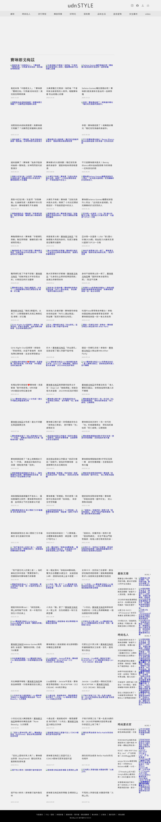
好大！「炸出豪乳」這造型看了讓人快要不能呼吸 (62, 349)
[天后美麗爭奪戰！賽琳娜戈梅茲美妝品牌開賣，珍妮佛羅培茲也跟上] (26, 668)
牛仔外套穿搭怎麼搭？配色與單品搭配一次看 (127, 730)
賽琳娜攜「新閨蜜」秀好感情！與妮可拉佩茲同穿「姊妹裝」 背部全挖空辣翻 (62, 498)
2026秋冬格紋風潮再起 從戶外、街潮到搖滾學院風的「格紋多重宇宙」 (128, 602)
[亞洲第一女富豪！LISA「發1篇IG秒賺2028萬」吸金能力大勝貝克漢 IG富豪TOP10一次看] (97, 224)
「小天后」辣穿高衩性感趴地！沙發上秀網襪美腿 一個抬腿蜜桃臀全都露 (98, 610)
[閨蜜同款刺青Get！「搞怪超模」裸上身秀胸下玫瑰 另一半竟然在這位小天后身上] (26, 594)
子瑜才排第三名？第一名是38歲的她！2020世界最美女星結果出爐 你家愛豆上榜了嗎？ (97, 721)
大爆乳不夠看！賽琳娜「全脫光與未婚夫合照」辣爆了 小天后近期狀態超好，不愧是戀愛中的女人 (62, 202)
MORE (147, 574)
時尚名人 (26, 13)
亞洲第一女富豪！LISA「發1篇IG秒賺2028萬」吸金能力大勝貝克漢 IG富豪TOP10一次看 (99, 239)
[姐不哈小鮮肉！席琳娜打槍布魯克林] (26, 780)
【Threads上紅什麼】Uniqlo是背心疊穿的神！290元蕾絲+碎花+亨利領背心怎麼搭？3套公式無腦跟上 (127, 776)
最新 (12, 13)
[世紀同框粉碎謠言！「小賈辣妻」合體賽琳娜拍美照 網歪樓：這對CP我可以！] (62, 520)
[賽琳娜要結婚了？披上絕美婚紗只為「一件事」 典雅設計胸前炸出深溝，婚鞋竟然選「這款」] (26, 446)
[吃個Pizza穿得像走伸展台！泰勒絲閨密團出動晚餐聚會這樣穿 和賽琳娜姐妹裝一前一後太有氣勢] (97, 298)
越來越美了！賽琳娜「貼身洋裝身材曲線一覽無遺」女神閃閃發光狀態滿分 (26, 165)
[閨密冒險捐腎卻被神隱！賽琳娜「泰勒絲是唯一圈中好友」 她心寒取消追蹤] (97, 483)
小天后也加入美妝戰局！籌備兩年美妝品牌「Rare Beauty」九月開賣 (26, 721)
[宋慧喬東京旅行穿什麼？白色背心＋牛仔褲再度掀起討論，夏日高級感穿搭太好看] (145, 785)
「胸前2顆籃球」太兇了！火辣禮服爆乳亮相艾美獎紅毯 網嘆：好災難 (26, 313)
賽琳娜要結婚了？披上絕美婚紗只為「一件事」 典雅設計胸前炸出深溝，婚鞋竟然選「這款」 (26, 461)
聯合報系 (95, 814)
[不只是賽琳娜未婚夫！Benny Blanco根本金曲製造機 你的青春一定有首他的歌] (97, 149)
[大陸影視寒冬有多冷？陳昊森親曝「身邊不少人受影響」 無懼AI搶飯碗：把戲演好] (145, 592)
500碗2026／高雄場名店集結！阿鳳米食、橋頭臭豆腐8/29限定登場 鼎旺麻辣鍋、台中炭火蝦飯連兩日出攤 (128, 626)
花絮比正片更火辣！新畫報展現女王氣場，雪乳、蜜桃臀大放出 (97, 647)
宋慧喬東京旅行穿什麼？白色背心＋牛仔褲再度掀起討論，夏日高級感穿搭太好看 (127, 786)
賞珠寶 (87, 13)
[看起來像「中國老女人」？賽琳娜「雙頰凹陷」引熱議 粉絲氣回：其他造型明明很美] (26, 75)
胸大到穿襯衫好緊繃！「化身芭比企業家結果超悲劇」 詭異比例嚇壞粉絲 (62, 276)
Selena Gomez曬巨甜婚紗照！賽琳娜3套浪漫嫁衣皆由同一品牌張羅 (97, 91)
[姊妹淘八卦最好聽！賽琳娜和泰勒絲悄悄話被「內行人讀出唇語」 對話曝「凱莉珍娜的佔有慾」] (62, 298)
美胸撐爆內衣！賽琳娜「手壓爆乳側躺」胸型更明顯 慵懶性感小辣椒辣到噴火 (26, 239)
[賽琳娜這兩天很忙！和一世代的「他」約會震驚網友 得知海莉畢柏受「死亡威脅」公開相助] (97, 409)
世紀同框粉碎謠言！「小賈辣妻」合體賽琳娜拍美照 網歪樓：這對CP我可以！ (62, 536)
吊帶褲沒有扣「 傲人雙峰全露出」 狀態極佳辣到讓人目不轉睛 (98, 387)
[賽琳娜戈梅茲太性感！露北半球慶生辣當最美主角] (26, 409)
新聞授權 (60, 814)
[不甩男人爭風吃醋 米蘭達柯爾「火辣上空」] (97, 780)
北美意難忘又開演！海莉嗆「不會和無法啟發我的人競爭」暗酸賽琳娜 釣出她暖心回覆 (62, 91)
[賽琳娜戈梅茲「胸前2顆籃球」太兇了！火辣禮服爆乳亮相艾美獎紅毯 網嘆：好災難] (26, 298)
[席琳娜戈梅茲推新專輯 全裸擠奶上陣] (62, 780)
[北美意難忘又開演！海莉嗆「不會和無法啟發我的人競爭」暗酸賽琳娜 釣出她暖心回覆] (62, 75)
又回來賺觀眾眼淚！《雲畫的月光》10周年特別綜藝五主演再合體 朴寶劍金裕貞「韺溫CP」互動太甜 (128, 655)
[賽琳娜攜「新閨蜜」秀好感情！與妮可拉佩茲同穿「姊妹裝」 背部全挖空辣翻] (62, 483)
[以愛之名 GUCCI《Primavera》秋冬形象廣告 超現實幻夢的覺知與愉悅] (145, 613)
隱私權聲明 (85, 814)
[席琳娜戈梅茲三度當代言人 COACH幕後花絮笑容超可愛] (62, 743)
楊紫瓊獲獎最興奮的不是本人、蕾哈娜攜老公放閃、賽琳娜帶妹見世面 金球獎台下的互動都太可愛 (26, 498)
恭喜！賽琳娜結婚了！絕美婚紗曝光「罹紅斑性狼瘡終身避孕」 (97, 127)
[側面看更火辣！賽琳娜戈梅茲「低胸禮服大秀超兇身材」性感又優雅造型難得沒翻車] (62, 224)
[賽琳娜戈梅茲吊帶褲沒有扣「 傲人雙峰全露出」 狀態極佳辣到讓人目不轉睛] (97, 372)
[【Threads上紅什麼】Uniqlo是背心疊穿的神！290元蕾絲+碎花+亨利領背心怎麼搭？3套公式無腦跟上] (145, 774)
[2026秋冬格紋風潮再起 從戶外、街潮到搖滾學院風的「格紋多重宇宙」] (145, 602)
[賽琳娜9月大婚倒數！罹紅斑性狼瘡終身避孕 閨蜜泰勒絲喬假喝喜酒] (62, 149)
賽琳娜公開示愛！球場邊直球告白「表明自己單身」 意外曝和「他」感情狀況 (62, 424)
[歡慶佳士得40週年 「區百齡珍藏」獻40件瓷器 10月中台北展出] (145, 581)
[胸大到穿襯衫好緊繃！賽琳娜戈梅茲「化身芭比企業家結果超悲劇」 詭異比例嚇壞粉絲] (62, 261)
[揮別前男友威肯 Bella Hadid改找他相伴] (97, 743)
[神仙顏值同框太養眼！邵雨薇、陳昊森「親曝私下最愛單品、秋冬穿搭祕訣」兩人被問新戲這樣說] (145, 663)
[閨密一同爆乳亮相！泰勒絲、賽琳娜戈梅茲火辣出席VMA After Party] (97, 335)
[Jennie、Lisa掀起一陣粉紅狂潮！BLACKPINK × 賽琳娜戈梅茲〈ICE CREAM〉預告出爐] (97, 668)
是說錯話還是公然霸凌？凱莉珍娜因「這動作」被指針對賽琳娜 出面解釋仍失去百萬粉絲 (62, 461)
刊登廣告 (39, 814)
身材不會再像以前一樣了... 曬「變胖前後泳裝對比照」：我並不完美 (97, 276)
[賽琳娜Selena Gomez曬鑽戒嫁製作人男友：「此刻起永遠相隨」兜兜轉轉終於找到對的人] (97, 186)
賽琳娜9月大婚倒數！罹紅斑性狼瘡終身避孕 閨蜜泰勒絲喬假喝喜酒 (62, 165)
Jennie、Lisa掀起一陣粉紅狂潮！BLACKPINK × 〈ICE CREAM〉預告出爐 (97, 684)
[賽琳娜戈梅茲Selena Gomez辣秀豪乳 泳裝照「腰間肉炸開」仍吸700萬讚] (26, 631)
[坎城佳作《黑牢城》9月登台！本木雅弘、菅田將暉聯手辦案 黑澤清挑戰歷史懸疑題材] (145, 685)
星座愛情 (117, 13)
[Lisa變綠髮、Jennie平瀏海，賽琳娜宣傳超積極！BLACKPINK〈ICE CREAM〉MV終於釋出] (62, 668)
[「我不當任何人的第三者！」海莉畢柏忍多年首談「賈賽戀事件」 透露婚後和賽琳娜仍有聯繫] (26, 557)
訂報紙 (103, 814)
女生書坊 (133, 13)
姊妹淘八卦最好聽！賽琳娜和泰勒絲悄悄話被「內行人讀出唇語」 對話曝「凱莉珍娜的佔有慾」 (62, 313)
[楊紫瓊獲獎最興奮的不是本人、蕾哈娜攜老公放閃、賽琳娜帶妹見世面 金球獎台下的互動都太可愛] (26, 483)
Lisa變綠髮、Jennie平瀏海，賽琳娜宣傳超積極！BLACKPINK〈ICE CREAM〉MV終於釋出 (62, 684)
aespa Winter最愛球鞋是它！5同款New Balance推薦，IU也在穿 (127, 765)
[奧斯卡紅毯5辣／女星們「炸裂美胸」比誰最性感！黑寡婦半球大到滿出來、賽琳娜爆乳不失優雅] (26, 186)
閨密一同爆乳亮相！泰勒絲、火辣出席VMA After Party (97, 350)
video (148, 13)
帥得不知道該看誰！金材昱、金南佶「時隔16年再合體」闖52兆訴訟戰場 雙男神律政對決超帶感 (127, 676)
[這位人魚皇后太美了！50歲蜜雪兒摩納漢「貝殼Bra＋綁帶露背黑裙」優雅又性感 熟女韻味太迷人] (145, 695)
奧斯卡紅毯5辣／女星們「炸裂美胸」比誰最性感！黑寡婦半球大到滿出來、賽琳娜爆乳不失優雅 (26, 202)
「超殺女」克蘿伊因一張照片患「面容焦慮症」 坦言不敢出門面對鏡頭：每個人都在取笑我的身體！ (97, 537)
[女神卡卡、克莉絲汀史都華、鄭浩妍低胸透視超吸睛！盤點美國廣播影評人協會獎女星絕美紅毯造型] (97, 557)
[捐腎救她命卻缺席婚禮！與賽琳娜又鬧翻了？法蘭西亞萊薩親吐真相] (26, 112)
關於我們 (112, 814)
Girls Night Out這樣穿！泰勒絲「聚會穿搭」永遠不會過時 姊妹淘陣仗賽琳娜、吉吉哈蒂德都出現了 (26, 352)
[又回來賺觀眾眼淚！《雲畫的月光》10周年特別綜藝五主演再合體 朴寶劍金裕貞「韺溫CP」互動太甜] (145, 653)
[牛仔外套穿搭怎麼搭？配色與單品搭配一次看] (145, 732)
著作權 (76, 814)
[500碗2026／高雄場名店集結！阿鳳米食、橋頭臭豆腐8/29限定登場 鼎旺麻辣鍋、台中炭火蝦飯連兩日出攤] (145, 623)
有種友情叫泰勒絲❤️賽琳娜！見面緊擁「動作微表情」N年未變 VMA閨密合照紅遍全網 (26, 387)
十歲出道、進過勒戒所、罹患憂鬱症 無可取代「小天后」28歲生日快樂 (62, 721)
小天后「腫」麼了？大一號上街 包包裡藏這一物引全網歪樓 (62, 610)
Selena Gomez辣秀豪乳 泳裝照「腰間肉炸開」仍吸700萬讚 (26, 647)
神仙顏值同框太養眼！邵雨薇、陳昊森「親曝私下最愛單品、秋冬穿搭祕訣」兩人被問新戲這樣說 (127, 666)
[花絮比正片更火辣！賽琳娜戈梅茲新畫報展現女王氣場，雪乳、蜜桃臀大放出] (97, 631)
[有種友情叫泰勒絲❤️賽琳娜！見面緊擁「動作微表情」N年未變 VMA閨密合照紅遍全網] (26, 372)
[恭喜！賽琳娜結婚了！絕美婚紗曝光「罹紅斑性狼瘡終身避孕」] (97, 112)
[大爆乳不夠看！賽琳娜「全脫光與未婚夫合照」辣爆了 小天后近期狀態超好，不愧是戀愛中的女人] (62, 186)
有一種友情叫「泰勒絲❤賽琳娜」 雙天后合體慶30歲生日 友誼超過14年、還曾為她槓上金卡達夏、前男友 (62, 574)
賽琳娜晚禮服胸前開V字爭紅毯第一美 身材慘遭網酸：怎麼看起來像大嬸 (97, 461)
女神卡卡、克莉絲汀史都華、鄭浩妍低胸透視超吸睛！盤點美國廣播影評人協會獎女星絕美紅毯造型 (97, 573)
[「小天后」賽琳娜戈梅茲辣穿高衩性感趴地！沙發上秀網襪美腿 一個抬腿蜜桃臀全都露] (97, 594)
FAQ (47, 814)
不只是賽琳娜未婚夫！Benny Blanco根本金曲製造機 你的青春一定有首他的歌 (97, 165)
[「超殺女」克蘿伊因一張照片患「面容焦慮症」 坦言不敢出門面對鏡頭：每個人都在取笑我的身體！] (97, 520)
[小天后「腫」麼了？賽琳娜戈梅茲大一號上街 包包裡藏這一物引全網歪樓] (62, 594)
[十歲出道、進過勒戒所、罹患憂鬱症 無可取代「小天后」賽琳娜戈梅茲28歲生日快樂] (62, 705)
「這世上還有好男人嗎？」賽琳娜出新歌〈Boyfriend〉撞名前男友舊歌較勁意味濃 (26, 758)
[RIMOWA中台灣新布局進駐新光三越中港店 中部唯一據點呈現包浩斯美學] (145, 743)
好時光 (73, 13)
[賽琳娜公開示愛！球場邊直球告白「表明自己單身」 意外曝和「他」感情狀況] (62, 409)
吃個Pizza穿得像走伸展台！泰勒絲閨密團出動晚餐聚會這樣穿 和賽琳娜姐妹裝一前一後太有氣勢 (97, 313)
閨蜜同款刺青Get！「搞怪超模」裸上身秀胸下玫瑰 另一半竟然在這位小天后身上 (26, 610)
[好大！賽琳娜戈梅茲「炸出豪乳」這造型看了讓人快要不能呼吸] (62, 335)
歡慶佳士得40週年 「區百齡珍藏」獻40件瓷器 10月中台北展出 (127, 581)
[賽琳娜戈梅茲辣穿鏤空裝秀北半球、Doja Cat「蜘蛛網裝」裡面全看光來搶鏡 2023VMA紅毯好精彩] (62, 372)
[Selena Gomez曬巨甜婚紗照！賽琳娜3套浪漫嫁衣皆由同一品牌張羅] (97, 75)
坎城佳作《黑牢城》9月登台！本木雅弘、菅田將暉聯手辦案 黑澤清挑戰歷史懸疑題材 (127, 686)
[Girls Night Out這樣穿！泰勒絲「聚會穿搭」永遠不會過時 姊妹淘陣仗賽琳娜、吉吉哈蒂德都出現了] (26, 335)
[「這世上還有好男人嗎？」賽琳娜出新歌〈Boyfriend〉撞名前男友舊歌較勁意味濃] (26, 743)
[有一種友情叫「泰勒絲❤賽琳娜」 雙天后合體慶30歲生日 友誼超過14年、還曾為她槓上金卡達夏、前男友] (62, 557)
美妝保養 (58, 13)
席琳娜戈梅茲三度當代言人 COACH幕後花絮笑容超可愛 (59, 757)
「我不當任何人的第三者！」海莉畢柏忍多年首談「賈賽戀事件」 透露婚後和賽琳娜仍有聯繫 (26, 573)
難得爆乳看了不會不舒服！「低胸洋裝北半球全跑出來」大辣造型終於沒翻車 (26, 276)
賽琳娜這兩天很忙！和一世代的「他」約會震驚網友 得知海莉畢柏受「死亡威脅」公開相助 (97, 424)
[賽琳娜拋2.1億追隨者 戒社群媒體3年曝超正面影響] (62, 631)
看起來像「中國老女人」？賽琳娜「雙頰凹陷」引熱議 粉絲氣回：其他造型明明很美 (27, 91)
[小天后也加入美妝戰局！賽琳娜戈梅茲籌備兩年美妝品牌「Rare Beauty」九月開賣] (26, 705)
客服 (52, 814)
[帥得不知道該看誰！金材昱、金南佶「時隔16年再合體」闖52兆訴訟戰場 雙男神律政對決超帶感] (145, 674)
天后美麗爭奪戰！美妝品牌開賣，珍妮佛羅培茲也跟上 (26, 683)
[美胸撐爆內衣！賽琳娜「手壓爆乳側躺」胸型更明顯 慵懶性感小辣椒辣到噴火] (26, 224)
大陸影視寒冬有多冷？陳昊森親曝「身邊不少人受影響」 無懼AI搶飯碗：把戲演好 (127, 593)
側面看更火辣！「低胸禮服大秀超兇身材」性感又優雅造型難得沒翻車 (62, 239)
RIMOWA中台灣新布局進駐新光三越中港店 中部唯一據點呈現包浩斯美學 (127, 744)
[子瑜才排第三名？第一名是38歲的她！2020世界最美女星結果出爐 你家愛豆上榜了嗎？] (97, 705)
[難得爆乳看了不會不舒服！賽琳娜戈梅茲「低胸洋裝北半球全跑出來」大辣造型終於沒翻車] (26, 261)
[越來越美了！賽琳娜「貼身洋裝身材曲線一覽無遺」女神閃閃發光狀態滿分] (26, 149)
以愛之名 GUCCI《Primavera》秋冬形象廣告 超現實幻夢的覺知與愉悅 (127, 614)
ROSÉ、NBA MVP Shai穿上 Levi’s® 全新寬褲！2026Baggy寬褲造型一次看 (127, 754)
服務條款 (69, 814)
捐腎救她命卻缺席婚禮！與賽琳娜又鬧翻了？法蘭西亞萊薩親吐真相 (26, 127)
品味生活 (101, 13)
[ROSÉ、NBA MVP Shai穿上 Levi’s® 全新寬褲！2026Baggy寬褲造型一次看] (145, 753)
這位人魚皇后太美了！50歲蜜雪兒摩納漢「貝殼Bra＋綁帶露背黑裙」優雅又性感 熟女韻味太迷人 (128, 697)
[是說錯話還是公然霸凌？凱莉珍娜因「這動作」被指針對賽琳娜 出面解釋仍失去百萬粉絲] (62, 446)
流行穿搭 (42, 13)
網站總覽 (121, 814)
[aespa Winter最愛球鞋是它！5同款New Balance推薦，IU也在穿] (145, 764)
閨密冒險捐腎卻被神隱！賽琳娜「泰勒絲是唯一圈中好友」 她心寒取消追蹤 (97, 498)
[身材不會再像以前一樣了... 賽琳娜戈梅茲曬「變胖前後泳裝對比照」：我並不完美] (97, 261)
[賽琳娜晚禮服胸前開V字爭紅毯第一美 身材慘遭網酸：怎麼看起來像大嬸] (97, 446)
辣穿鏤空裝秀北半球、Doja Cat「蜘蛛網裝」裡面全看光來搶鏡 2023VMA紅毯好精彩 (62, 387)
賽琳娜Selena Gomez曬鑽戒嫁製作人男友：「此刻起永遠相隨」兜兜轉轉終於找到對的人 (97, 202)
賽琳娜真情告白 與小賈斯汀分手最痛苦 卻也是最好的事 (27, 534)
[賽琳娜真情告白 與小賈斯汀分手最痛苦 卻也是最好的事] (26, 520)
